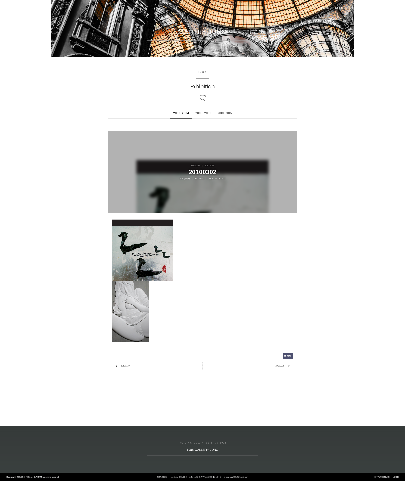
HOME (325, 7)
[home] (20, 8)
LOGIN (396, 477)
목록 (288, 356)
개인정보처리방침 (382, 477)
